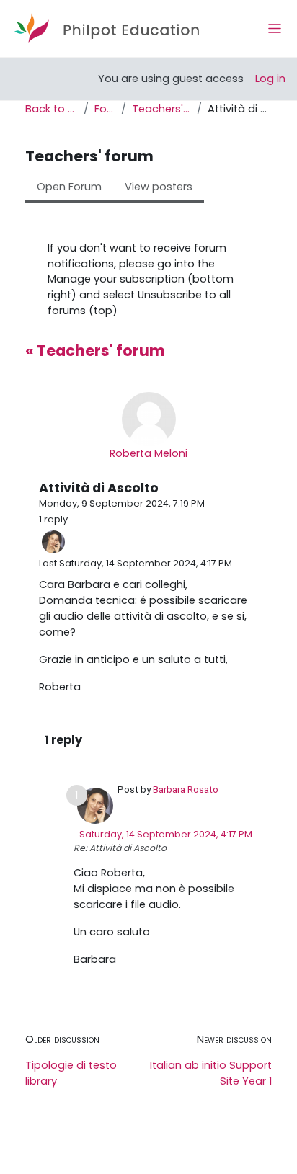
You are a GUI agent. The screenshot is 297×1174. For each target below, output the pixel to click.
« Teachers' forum (95, 350)
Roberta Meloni (148, 453)
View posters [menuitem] (158, 186)
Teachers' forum (161, 109)
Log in (270, 78)
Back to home (51, 109)
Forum (104, 109)
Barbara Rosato (185, 789)
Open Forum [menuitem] (69, 186)
